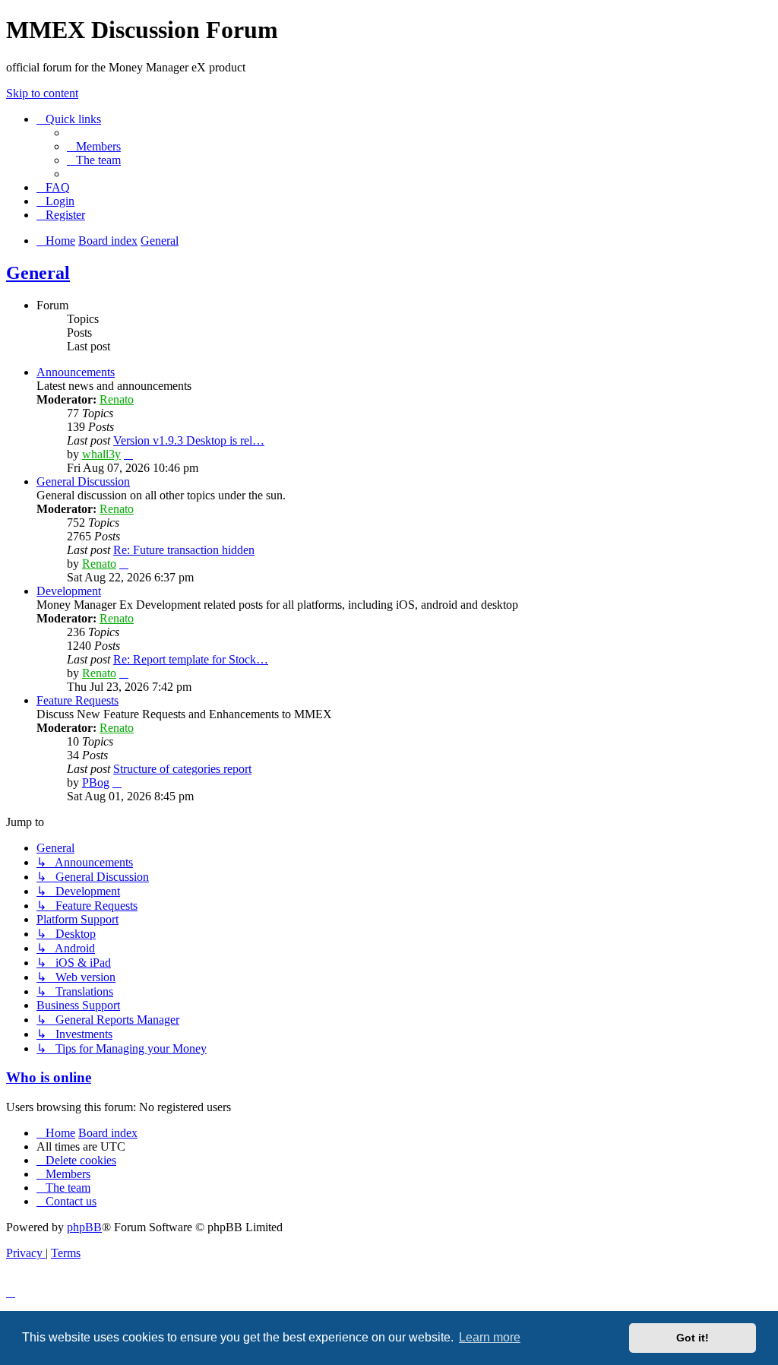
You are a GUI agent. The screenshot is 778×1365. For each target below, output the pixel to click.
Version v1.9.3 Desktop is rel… (188, 440)
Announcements (75, 372)
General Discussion (83, 481)
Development (68, 590)
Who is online (48, 1077)
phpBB (84, 1227)
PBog (95, 782)
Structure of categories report (182, 768)
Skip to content (42, 93)
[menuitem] (94, 146)
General (38, 273)
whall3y (101, 454)
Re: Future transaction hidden (184, 549)
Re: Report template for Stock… (190, 659)
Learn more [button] (489, 1337)
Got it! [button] (692, 1338)
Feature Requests (77, 700)
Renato (117, 399)
